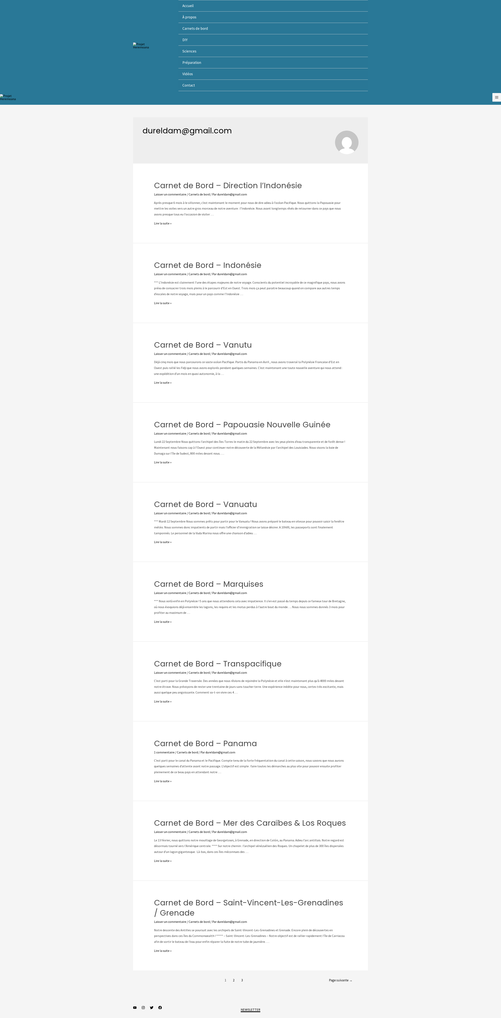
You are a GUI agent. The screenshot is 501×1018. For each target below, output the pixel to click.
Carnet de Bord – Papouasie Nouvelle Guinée (242, 424)
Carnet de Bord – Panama (205, 743)
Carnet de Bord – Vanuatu (205, 504)
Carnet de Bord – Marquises (208, 584)
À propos (189, 17)
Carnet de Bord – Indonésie (207, 265)
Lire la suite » (162, 223)
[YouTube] (135, 1007)
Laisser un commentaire (170, 194)
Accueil (188, 5)
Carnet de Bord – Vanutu (203, 344)
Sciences (189, 51)
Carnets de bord (195, 28)
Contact (188, 85)
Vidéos (187, 73)
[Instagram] (143, 1007)
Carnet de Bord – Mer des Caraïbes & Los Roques (250, 822)
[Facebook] (160, 1007)
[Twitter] (151, 1007)
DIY (184, 39)
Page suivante (340, 980)
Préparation (191, 62)
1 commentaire (164, 752)
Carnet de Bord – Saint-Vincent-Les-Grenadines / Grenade (248, 907)
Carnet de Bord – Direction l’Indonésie (228, 185)
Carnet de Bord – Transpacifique (218, 663)
